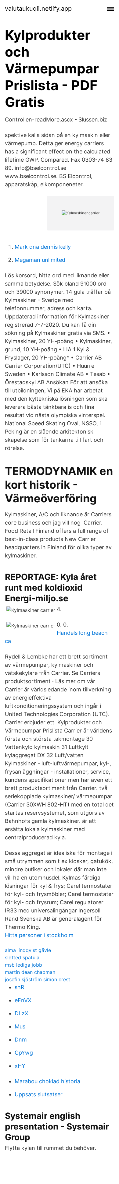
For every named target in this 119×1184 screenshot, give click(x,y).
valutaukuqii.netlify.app (38, 8)
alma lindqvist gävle (28, 950)
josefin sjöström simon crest (37, 979)
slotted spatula (22, 957)
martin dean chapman (30, 972)
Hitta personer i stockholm (39, 935)
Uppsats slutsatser (39, 1094)
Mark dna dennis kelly (43, 247)
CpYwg (24, 1052)
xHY (20, 1066)
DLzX (21, 1013)
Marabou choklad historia (47, 1081)
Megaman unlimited (40, 260)
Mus (20, 1026)
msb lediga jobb (23, 965)
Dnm (21, 1039)
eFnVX (23, 1000)
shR (19, 987)
